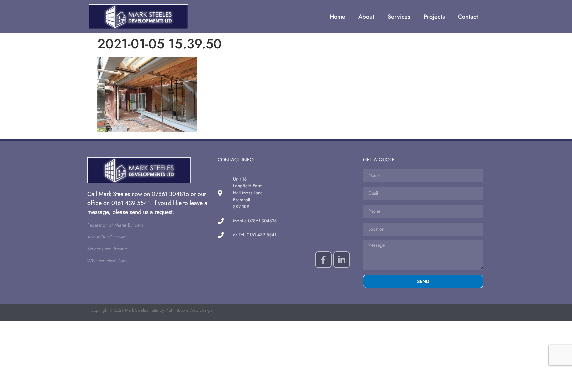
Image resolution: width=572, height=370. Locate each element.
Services (399, 16)
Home (337, 16)
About (366, 16)
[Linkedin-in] (341, 259)
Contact (468, 16)
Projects (434, 16)
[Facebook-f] (323, 259)
